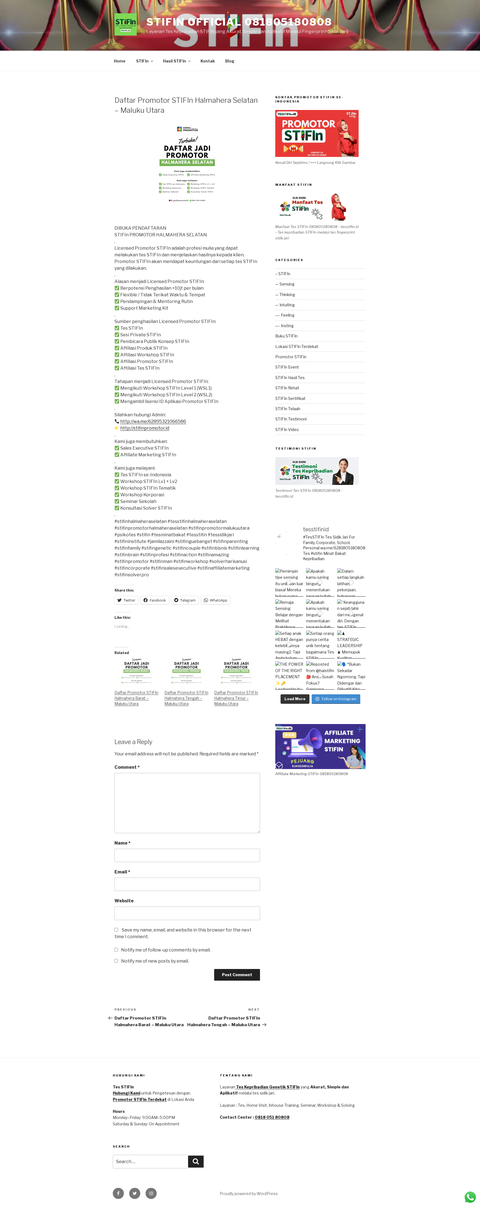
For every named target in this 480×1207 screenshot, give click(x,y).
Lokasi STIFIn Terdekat (296, 346)
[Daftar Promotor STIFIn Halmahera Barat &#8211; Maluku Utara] (136, 671)
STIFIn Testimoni (291, 419)
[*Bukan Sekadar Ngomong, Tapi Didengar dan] (351, 675)
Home (120, 61)
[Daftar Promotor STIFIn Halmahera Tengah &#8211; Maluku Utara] (186, 671)
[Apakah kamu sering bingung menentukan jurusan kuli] (320, 582)
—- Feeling (284, 315)
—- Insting (284, 325)
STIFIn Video (287, 429)
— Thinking (285, 294)
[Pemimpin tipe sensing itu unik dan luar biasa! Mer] (289, 582)
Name (122, 843)
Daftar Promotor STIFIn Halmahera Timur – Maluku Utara (236, 698)
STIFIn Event (287, 367)
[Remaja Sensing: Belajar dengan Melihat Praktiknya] (289, 613)
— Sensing (284, 284)
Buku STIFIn (286, 336)
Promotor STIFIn (290, 356)
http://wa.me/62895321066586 (153, 421)
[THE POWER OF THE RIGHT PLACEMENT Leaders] (289, 675)
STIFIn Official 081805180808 (239, 22)
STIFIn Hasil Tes (290, 377)
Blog (229, 61)
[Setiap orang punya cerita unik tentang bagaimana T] (320, 644)
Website (124, 900)
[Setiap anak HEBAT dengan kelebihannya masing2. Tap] (289, 644)
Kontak (208, 61)
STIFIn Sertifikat (290, 398)
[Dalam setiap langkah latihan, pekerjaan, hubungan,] (351, 582)
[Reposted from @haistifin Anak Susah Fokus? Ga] (320, 675)
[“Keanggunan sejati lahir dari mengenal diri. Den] (351, 613)
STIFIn (142, 61)
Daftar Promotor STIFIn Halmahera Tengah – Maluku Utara (186, 698)
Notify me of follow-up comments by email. (166, 950)
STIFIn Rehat (287, 387)
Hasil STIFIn (174, 61)
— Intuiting (285, 304)
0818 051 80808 (272, 1117)
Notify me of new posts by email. (155, 961)
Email (122, 872)
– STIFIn (282, 273)
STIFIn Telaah (287, 408)
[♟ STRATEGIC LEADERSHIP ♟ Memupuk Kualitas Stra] (351, 644)
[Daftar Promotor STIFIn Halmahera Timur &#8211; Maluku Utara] (236, 671)
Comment (127, 767)
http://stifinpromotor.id (144, 428)
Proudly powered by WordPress (249, 1193)
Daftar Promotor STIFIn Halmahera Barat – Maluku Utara (136, 698)
